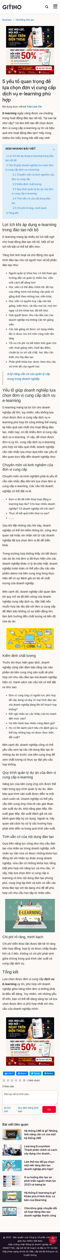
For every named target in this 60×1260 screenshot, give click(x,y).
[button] (54, 149)
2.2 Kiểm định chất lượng (27, 184)
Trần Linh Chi (34, 106)
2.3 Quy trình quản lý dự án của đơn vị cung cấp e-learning (32, 191)
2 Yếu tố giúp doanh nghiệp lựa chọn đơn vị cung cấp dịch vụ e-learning (29, 167)
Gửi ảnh (7, 1109)
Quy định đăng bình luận (28, 1109)
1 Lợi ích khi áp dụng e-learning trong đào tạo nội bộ (29, 158)
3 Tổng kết (12, 213)
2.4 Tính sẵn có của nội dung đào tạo (31, 200)
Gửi (49, 1109)
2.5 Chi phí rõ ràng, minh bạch (30, 208)
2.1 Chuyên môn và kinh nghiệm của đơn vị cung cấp (33, 176)
